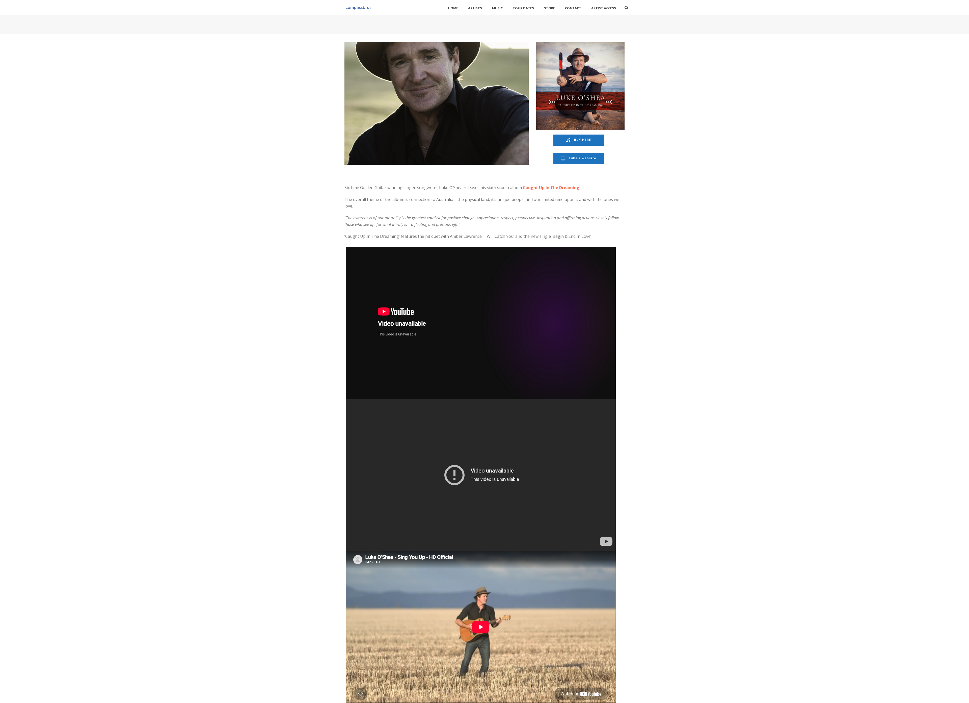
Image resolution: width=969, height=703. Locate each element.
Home (453, 8)
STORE (549, 8)
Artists (475, 8)
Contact (573, 8)
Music (497, 8)
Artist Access (603, 8)
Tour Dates (523, 8)
